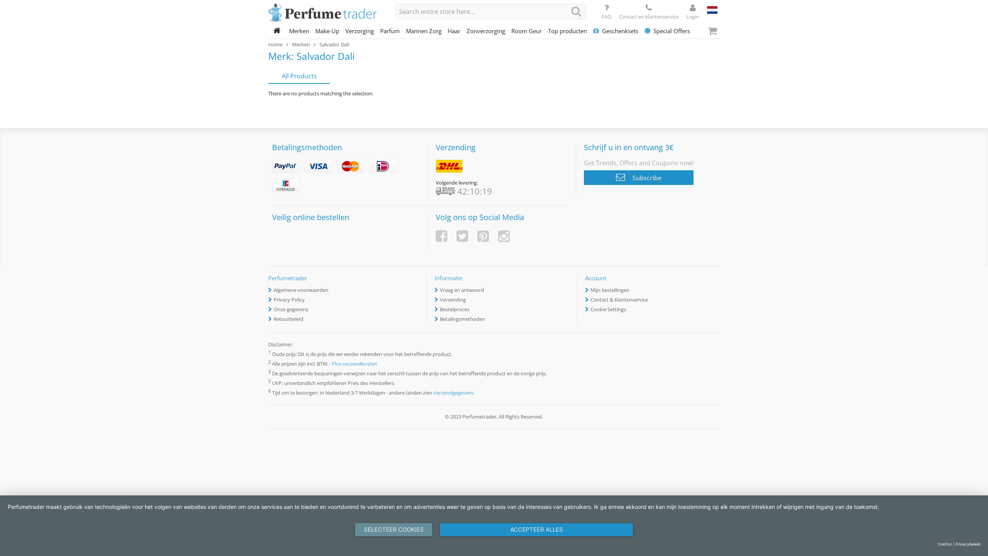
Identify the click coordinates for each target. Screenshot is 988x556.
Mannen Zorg (424, 31)
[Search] (576, 11)
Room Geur (526, 31)
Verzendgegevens (453, 393)
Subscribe (646, 178)
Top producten (567, 31)
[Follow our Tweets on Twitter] (462, 236)
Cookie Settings (608, 309)
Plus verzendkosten (354, 363)
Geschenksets (620, 31)
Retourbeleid (288, 318)
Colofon (945, 544)
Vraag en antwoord (462, 289)
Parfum (390, 31)
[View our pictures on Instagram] (504, 236)
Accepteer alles (536, 529)
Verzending (453, 299)
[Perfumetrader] (326, 13)
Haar (454, 31)
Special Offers (671, 31)
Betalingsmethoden (462, 318)
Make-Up (327, 31)
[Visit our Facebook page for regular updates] (441, 236)
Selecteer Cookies (394, 529)
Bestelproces (454, 309)
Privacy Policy (289, 299)
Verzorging (359, 31)
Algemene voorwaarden (301, 289)
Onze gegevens (291, 309)
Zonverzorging (486, 31)
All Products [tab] (299, 76)
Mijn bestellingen (609, 289)
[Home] (277, 31)
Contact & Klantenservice (619, 299)
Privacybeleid (968, 544)
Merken (299, 31)
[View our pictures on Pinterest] (483, 236)
